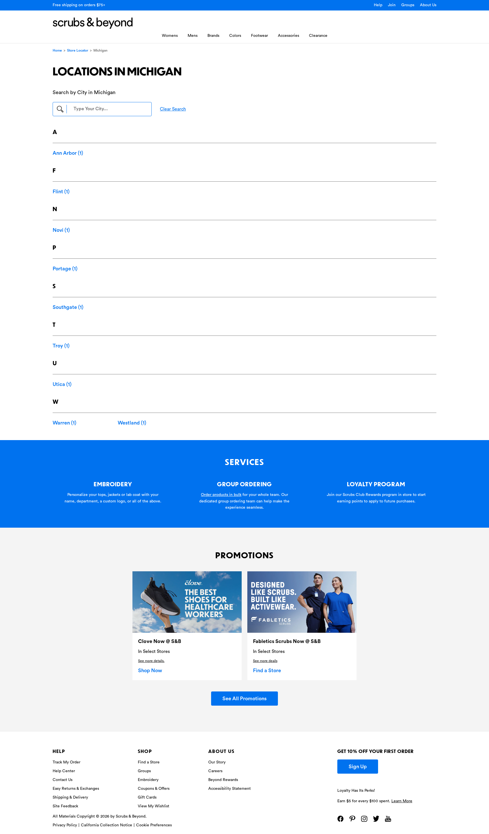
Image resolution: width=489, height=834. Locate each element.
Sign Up (358, 766)
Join (392, 5)
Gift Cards (147, 797)
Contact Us (62, 780)
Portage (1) (65, 268)
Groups (407, 5)
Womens (170, 36)
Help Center (64, 771)
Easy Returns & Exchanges (76, 789)
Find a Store (267, 670)
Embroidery (148, 780)
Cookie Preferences (154, 825)
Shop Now (150, 670)
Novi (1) (61, 230)
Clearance (318, 36)
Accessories (288, 36)
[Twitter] (376, 819)
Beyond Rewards (223, 780)
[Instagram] (364, 819)
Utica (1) (62, 384)
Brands (213, 36)
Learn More (401, 801)
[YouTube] (388, 819)
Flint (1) (61, 191)
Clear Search (173, 109)
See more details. (151, 661)
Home (57, 50)
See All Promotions (244, 698)
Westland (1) (132, 422)
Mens (193, 36)
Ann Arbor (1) (68, 153)
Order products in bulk (221, 495)
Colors (235, 36)
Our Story (217, 762)
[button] (102, 109)
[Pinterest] (352, 819)
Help (378, 5)
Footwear (259, 36)
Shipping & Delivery (70, 797)
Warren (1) (64, 422)
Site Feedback (65, 806)
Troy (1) (61, 345)
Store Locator (77, 50)
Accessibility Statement (229, 789)
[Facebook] (340, 819)
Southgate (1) (68, 307)
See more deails (265, 661)
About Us (428, 5)
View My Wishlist (153, 806)
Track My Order (66, 762)
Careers (215, 771)
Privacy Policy (65, 825)
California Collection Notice (106, 825)
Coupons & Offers (154, 789)
